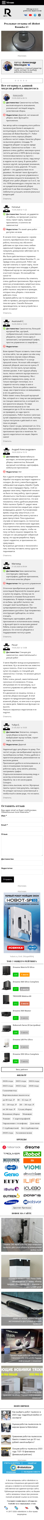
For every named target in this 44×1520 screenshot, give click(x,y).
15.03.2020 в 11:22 (19, 210)
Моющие (27, 1114)
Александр (18, 95)
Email (4, 825)
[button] (4, 2)
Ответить (7, 198)
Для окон (34, 1123)
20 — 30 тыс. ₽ (26, 1104)
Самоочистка (10, 1090)
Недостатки (6, 868)
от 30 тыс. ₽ (9, 1109)
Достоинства (7, 859)
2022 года (21, 1086)
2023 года (8, 1086)
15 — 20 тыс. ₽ (10, 1104)
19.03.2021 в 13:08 (19, 648)
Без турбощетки (29, 1128)
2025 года (21, 1081)
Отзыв (4, 834)
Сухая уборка (25, 1109)
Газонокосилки (24, 1133)
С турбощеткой (11, 1128)
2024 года (34, 1081)
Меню (10, 2)
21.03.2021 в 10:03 (19, 727)
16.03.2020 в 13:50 (19, 324)
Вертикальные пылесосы (16, 1095)
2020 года (8, 1133)
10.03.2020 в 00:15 (19, 98)
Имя (4, 816)
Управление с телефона (15, 1123)
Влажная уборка (11, 1114)
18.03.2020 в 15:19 (19, 452)
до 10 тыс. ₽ (9, 1100)
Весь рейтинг (22, 1069)
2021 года (34, 1086)
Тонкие (6, 1119)
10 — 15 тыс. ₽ (24, 1100)
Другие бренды (22, 1207)
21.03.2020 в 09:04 (19, 566)
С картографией (21, 1119)
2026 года (8, 1081)
